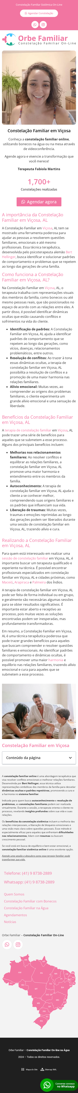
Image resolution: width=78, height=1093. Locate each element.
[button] (70, 757)
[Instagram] (43, 24)
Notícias (10, 922)
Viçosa (47, 228)
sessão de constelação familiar (25, 558)
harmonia (55, 660)
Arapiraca (21, 582)
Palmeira (39, 582)
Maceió (7, 582)
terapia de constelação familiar (28, 430)
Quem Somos (14, 894)
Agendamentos (15, 915)
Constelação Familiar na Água (26, 908)
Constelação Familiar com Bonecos (30, 901)
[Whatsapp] (35, 24)
